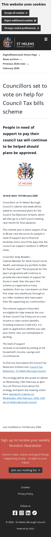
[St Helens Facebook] (15, 514)
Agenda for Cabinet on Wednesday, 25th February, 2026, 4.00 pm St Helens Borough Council (24, 398)
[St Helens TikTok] (34, 514)
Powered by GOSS (25, 528)
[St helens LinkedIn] (28, 514)
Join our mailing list (24, 470)
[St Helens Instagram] (21, 514)
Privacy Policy (25, 493)
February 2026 (11, 68)
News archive (11, 59)
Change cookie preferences (20, 28)
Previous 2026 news (14, 63)
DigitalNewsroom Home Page (20, 54)
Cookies (25, 487)
